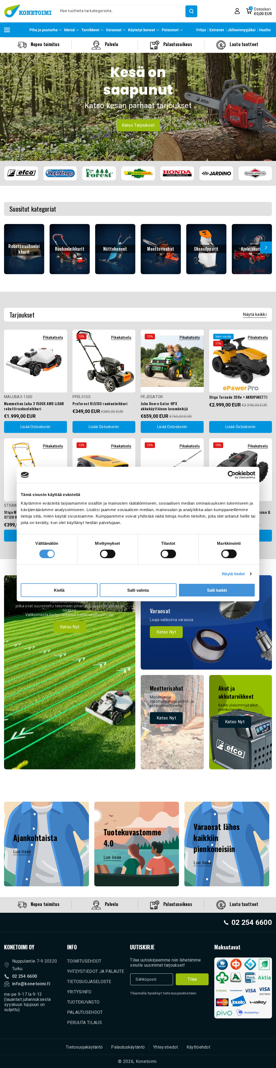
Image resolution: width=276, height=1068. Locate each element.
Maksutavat (227, 947)
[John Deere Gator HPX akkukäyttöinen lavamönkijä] (172, 361)
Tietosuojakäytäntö (84, 1047)
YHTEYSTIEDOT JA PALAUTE (95, 971)
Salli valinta (138, 590)
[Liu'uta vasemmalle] (10, 247)
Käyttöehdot (198, 1047)
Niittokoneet (115, 249)
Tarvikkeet (90, 30)
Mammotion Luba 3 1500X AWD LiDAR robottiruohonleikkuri (34, 406)
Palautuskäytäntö (128, 1047)
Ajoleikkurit (251, 249)
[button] (259, 11)
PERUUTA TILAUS (84, 1022)
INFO (72, 947)
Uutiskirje (142, 947)
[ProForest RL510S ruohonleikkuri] (104, 361)
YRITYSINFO (79, 991)
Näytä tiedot (233, 573)
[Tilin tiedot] (237, 11)
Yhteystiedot (165, 1047)
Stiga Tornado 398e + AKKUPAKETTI (238, 397)
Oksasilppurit (206, 249)
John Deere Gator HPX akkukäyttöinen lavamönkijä (164, 406)
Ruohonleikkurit (69, 249)
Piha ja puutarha (43, 30)
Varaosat (114, 30)
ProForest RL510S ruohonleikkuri (100, 403)
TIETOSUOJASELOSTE (89, 981)
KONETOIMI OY (19, 947)
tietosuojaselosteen (179, 993)
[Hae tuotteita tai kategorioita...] (191, 11)
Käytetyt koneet (141, 30)
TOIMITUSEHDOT (84, 961)
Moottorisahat (160, 249)
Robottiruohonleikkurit (24, 249)
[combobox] (119, 11)
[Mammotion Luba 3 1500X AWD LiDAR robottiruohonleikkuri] (35, 361)
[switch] (107, 554)
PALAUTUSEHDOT (85, 1012)
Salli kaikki (217, 590)
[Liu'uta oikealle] (266, 247)
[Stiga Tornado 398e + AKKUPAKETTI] (240, 361)
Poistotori (170, 30)
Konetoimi (146, 1061)
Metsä (69, 30)
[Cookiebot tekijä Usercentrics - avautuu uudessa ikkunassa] (231, 475)
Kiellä (59, 590)
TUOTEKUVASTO (83, 1002)
